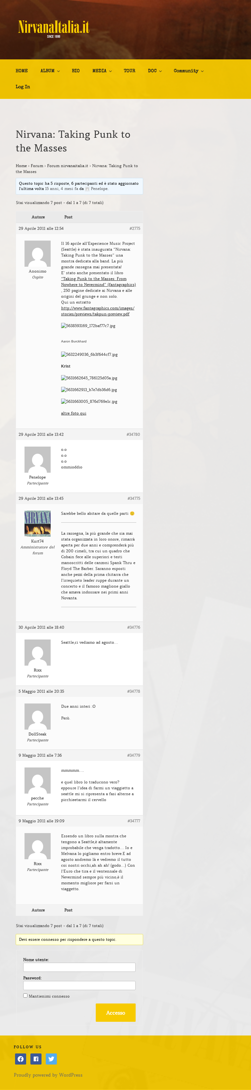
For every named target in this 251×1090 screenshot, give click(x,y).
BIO (76, 71)
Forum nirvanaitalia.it (67, 165)
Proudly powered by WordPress (48, 1075)
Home (21, 165)
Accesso (115, 1012)
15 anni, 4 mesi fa (61, 188)
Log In (23, 87)
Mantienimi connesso (49, 996)
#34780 (133, 434)
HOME (22, 71)
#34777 (133, 820)
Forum (37, 165)
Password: (32, 977)
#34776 (133, 627)
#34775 (133, 498)
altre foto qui (73, 413)
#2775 (134, 228)
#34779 (133, 755)
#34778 (133, 691)
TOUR (129, 71)
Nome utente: (36, 959)
